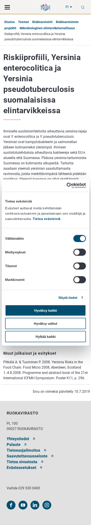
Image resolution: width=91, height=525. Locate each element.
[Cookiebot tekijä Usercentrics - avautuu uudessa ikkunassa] (66, 186)
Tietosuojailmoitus (23, 450)
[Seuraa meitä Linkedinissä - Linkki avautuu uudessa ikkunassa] (34, 505)
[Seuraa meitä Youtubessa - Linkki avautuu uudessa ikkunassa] (23, 505)
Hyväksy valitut (45, 323)
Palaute (14, 444)
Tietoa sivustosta (22, 461)
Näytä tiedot (68, 297)
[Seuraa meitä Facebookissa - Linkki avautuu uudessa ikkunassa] (11, 505)
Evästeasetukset (21, 467)
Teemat (23, 22)
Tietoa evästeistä (47, 219)
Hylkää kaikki (46, 336)
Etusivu (9, 22)
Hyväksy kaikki (45, 310)
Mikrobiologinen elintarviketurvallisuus (47, 28)
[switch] (79, 252)
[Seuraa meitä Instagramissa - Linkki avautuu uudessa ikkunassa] (46, 505)
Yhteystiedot (18, 438)
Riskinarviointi (42, 22)
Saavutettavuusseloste (27, 456)
